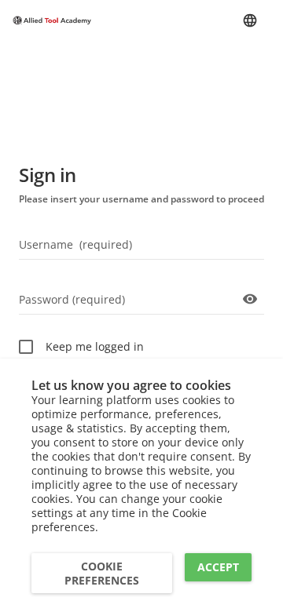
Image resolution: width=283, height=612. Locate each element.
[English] (250, 20)
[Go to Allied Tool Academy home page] (52, 20)
